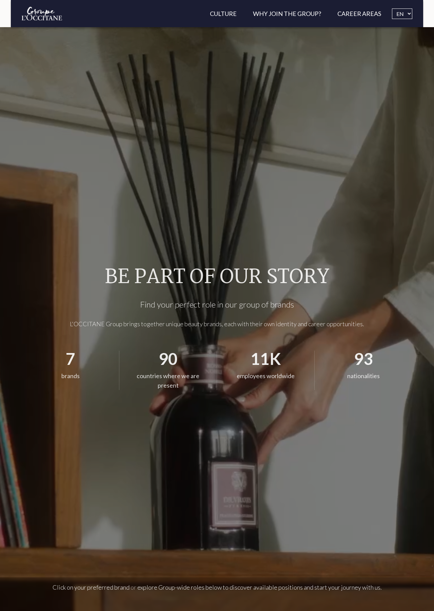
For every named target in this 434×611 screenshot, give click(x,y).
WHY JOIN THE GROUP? (287, 13)
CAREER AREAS (359, 13)
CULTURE (223, 13)
